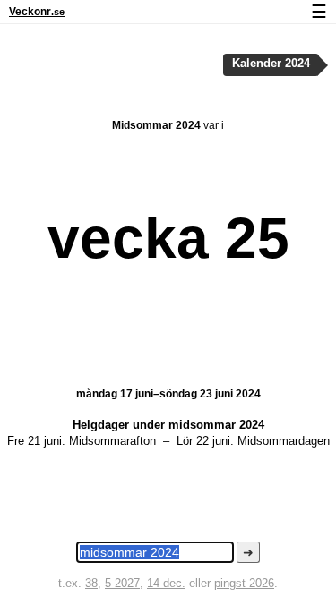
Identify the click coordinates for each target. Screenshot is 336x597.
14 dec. (166, 583)
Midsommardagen (283, 441)
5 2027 (122, 583)
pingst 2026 (244, 583)
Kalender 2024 (271, 63)
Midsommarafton (112, 441)
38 (91, 583)
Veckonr (37, 11)
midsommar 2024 (216, 424)
